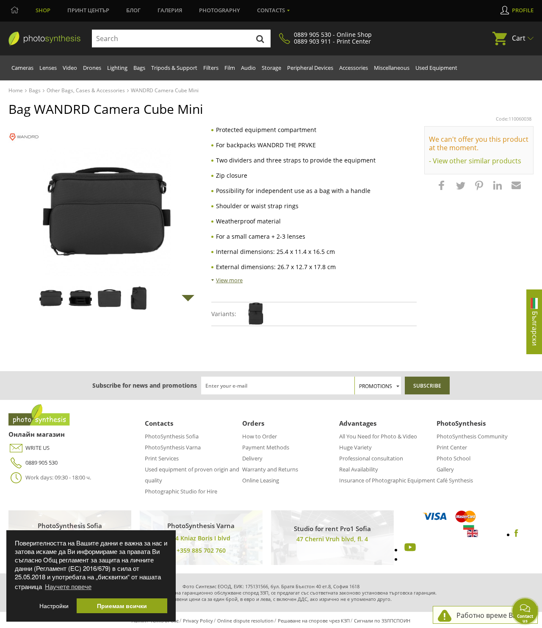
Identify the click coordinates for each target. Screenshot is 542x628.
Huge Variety (355, 447)
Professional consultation (371, 458)
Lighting (117, 68)
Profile (523, 10)
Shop (43, 10)
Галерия (170, 10)
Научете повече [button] (68, 586)
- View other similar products (475, 160)
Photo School (453, 458)
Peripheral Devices (310, 68)
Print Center (452, 447)
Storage (271, 68)
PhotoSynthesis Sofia (172, 436)
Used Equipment (436, 68)
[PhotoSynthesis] (44, 39)
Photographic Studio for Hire (181, 491)
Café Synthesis (455, 480)
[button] (442, 189)
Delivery (252, 458)
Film (229, 68)
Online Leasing (260, 480)
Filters (210, 68)
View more (229, 280)
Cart (518, 38)
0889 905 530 (41, 462)
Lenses (48, 68)
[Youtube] (409, 549)
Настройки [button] (54, 606)
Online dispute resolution (245, 620)
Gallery (445, 469)
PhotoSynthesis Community (472, 436)
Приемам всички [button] (122, 606)
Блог (133, 10)
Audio (248, 68)
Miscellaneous (391, 68)
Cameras (22, 68)
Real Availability (358, 469)
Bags (139, 68)
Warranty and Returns (270, 469)
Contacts (271, 10)
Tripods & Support (174, 68)
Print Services (162, 458)
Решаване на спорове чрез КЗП (314, 620)
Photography (219, 10)
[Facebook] (516, 534)
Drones (92, 68)
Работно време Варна (492, 615)
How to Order (259, 436)
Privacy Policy (198, 620)
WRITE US (37, 448)
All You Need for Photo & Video (378, 436)
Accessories (353, 68)
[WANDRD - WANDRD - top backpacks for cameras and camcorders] (23, 137)
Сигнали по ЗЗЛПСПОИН (382, 620)
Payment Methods (265, 447)
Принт (88, 10)
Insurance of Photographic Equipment (387, 480)
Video (70, 68)
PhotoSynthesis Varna (173, 447)
